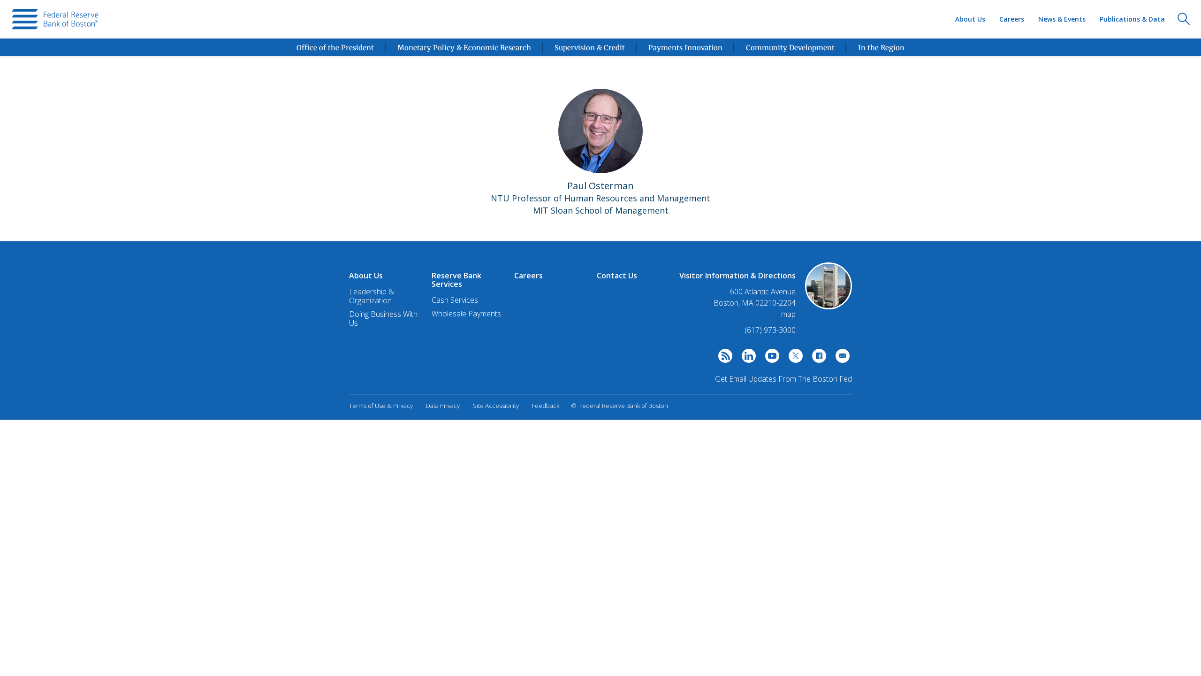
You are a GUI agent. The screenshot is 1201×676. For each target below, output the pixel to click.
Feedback (545, 405)
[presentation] (55, 19)
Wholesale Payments (466, 313)
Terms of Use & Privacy (381, 405)
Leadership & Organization (371, 296)
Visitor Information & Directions (737, 275)
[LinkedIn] (746, 358)
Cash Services (455, 300)
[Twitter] (793, 358)
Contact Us (617, 275)
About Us (970, 19)
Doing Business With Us (383, 318)
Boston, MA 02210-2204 (755, 303)
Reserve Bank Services (456, 279)
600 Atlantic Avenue (763, 291)
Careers (1011, 19)
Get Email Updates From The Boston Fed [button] (783, 379)
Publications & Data (1132, 19)
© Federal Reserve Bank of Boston (619, 405)
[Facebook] (816, 358)
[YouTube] (769, 358)
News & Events (1062, 19)
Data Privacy (443, 405)
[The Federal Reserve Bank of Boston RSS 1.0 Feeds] (723, 358)
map (788, 314)
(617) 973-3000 (770, 330)
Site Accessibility (496, 405)
